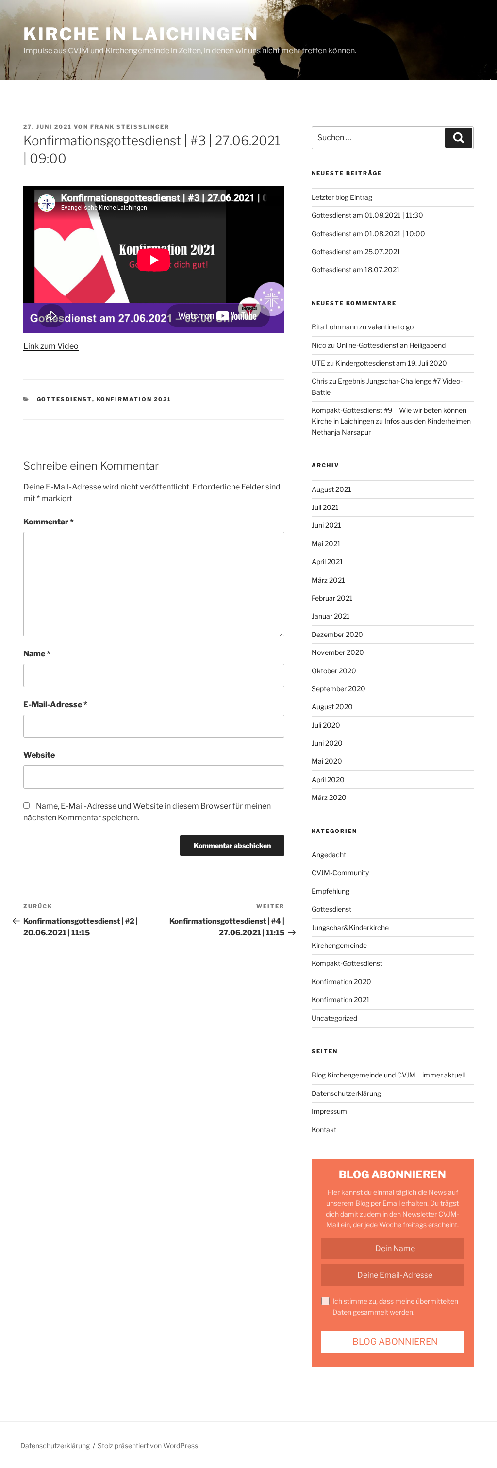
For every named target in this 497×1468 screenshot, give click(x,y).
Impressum (329, 1111)
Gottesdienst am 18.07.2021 (356, 269)
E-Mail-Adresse (55, 704)
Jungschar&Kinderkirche (350, 927)
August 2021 (331, 489)
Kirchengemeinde (339, 945)
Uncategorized (334, 1018)
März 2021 (328, 580)
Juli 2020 (326, 725)
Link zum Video (51, 346)
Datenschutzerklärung (346, 1093)
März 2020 (329, 797)
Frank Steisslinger (129, 126)
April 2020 (328, 779)
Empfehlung (330, 891)
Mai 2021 (326, 543)
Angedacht (329, 854)
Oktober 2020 (334, 671)
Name (36, 653)
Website (39, 755)
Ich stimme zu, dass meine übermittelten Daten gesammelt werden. (395, 1306)
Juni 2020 (327, 743)
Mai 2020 (327, 761)
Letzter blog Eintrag (342, 197)
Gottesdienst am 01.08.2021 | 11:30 (367, 215)
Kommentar (48, 521)
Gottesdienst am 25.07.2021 (356, 251)
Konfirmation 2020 (341, 982)
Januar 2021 (331, 616)
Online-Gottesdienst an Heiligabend (391, 345)
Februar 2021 (332, 598)
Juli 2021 (325, 507)
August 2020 (332, 706)
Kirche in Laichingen (141, 34)
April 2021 (327, 561)
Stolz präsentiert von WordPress (148, 1445)
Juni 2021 (326, 525)
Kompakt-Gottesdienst (347, 963)
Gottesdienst (64, 399)
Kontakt (324, 1129)
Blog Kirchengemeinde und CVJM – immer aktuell (388, 1075)
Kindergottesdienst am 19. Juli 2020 (391, 363)
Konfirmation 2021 (134, 399)
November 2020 (338, 652)
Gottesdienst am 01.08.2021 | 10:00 (368, 233)
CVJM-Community (340, 872)
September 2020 (338, 689)
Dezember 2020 (337, 634)
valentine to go (391, 327)
